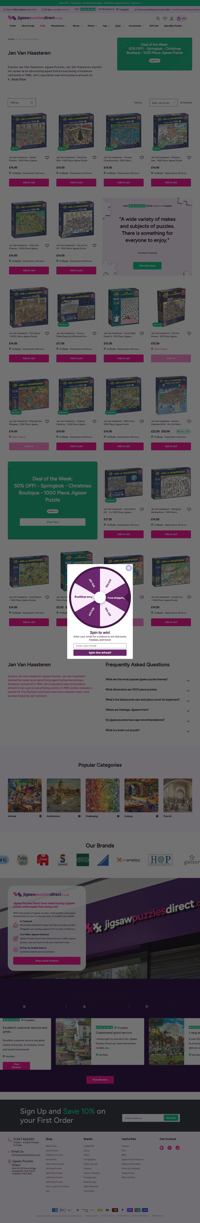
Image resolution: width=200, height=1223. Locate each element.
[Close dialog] (129, 568)
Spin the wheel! (100, 653)
